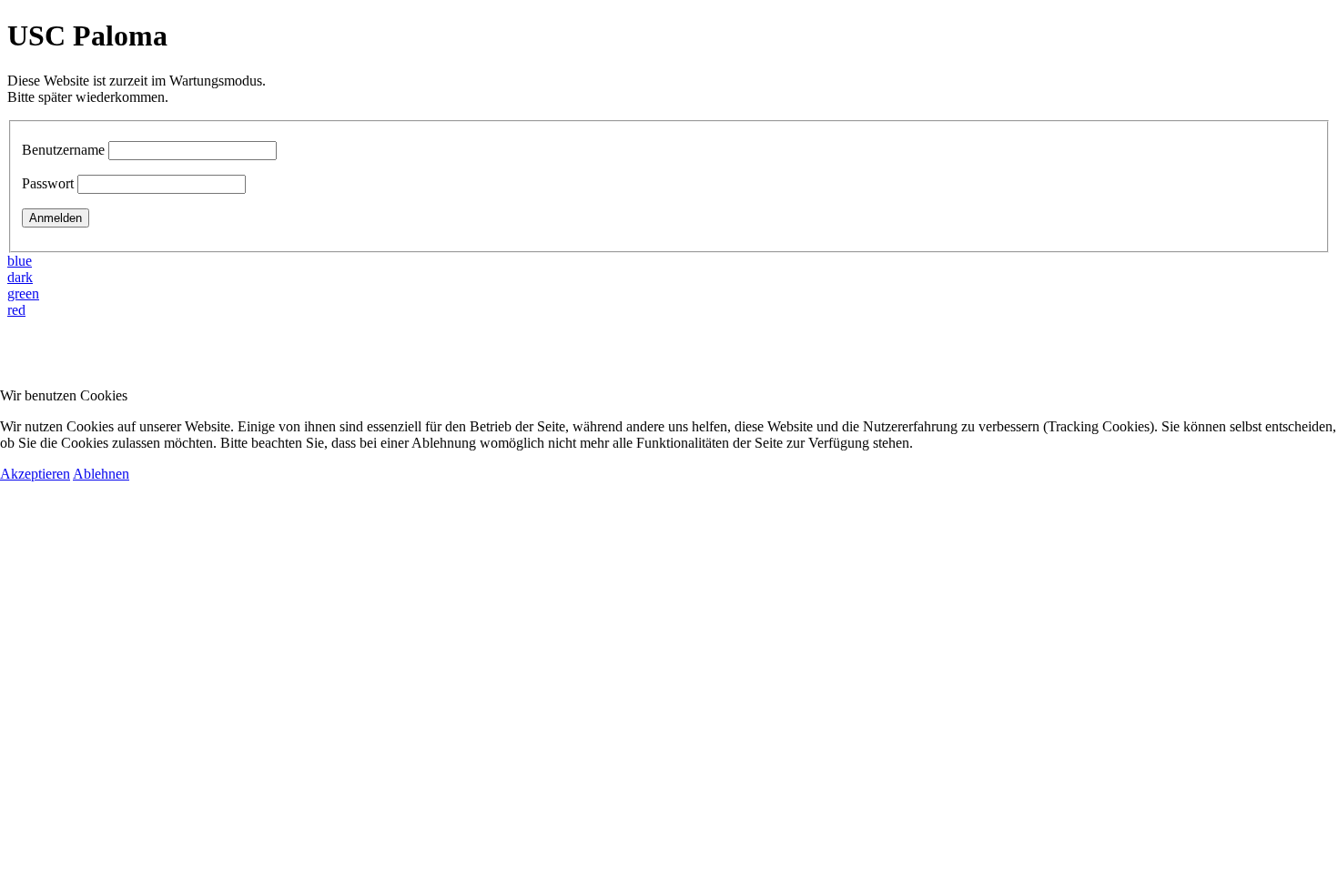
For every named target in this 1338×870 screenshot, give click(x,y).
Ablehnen (101, 473)
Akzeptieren (35, 473)
